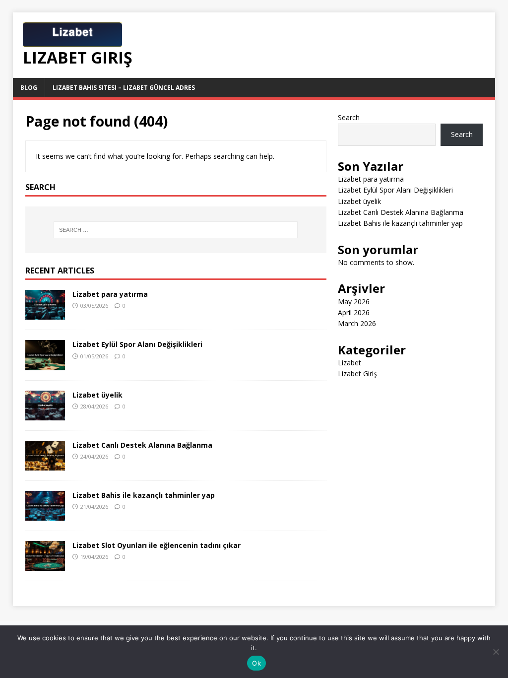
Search (349, 117)
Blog (28, 87)
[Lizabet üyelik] (45, 414)
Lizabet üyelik (97, 395)
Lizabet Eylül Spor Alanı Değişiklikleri (137, 344)
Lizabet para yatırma (110, 294)
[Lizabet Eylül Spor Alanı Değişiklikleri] (45, 364)
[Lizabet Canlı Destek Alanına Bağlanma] (45, 464)
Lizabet (349, 362)
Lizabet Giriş (357, 373)
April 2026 (354, 312)
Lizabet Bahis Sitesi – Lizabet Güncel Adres (124, 87)
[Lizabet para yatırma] (45, 314)
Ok (256, 663)
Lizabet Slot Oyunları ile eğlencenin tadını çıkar (156, 545)
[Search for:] (176, 229)
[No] (496, 652)
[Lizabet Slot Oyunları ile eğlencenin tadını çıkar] (45, 565)
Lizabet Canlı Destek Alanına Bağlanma (142, 445)
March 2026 (357, 323)
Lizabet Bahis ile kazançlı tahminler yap (143, 495)
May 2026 (354, 301)
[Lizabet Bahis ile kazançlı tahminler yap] (45, 514)
